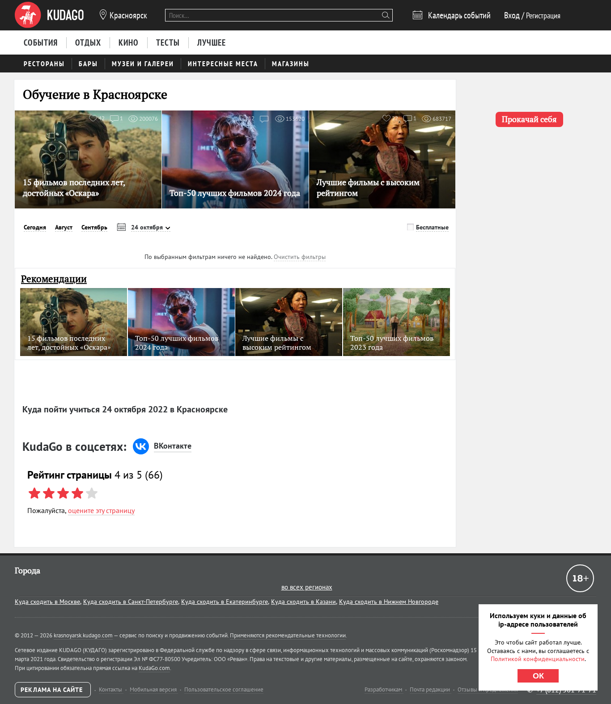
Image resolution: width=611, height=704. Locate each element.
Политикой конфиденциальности (538, 659)
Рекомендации (54, 279)
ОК (538, 675)
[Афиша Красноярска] (49, 15)
